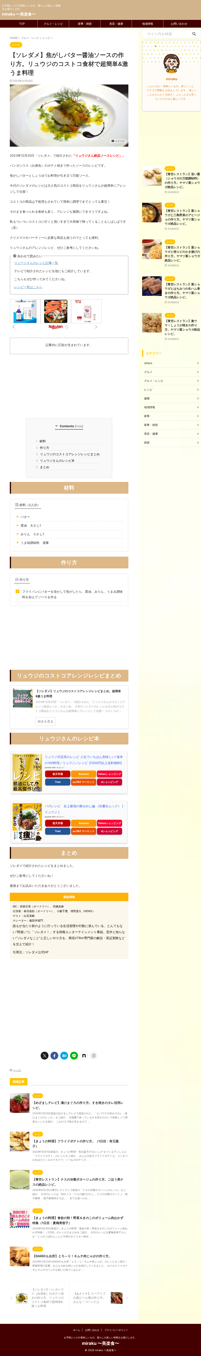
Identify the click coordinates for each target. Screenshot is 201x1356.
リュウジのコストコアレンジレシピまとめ (69, 454)
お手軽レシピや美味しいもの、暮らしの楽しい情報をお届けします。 (100, 1337)
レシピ (17, 1070)
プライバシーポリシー (116, 1330)
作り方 (43, 448)
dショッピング (109, 781)
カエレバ (60, 767)
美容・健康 (116, 23)
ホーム (76, 1330)
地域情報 (147, 23)
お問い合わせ (179, 23)
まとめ (43, 467)
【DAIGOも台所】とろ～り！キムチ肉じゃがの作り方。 (72, 1256)
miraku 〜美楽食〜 (19, 14)
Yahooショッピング (109, 773)
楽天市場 (58, 773)
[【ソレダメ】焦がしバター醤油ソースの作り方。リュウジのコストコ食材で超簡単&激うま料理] (64, 1056)
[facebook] (54, 1056)
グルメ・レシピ (53, 23)
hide (79, 426)
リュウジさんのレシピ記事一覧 (36, 263)
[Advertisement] (69, 386)
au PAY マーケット (84, 781)
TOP (22, 23)
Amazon (84, 773)
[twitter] (44, 1056)
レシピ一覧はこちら (28, 287)
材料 (42, 441)
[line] (74, 1056)
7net (58, 781)
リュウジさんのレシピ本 (56, 461)
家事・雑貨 (85, 23)
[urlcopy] (94, 1056)
